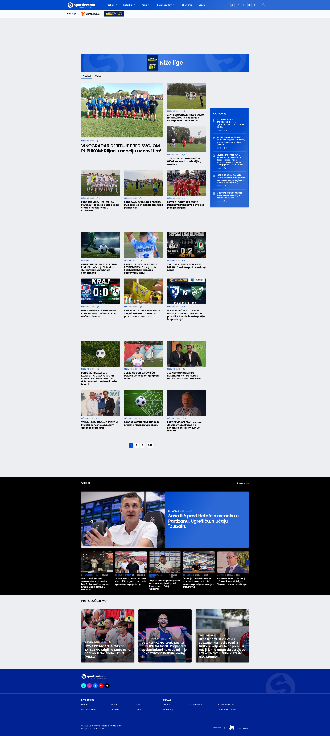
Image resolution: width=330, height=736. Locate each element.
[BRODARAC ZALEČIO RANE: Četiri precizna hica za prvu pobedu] (143, 403)
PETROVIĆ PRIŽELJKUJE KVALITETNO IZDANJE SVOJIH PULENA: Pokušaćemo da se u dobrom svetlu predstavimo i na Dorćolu (99, 378)
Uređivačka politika (227, 709)
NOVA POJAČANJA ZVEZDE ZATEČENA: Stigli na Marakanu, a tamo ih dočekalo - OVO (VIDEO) (231, 141)
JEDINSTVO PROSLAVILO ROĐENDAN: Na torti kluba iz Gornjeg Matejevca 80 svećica (184, 375)
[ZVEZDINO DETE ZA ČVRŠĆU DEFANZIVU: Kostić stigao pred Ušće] (143, 354)
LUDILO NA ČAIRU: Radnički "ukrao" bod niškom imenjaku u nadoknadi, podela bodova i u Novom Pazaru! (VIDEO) (231, 179)
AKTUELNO (221, 575)
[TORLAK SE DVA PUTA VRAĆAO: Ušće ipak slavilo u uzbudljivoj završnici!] (186, 139)
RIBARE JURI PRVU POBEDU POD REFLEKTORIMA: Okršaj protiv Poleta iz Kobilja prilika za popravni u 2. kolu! (141, 268)
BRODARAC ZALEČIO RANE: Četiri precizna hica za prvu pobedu (142, 423)
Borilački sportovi (89, 575)
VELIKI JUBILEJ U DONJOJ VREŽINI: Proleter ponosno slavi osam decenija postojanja (99, 425)
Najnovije (71, 14)
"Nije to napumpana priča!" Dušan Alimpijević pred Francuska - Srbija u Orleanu (165, 584)
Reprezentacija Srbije (156, 576)
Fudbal (110, 5)
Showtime (187, 5)
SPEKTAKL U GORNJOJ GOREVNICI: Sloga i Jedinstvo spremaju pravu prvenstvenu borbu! (143, 313)
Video (202, 5)
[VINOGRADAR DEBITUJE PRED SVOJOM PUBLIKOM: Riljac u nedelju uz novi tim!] (122, 110)
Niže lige (85, 141)
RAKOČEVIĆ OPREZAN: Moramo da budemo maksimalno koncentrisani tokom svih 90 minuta (184, 426)
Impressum (196, 704)
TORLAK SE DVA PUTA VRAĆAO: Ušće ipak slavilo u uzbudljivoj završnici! (184, 161)
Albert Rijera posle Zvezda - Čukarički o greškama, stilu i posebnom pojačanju (131, 581)
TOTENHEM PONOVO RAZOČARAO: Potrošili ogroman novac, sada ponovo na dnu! (231, 123)
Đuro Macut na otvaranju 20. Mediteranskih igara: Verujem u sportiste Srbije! (232, 581)
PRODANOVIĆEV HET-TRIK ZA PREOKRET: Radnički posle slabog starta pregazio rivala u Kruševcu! (100, 206)
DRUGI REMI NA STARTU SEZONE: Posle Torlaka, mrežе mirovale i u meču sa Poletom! (99, 313)
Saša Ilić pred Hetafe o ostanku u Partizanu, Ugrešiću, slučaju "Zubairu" (203, 521)
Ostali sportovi (164, 5)
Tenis (144, 5)
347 (150, 445)
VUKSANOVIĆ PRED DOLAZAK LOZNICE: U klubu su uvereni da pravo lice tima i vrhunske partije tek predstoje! (186, 315)
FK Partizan (173, 511)
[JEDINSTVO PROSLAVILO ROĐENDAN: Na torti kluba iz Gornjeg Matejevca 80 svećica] (186, 354)
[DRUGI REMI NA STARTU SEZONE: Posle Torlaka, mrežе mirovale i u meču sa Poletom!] (100, 291)
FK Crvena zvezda (123, 575)
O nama (167, 704)
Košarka (127, 5)
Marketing (168, 709)
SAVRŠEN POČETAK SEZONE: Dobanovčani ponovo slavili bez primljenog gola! (185, 205)
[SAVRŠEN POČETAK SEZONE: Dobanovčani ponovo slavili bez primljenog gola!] (186, 183)
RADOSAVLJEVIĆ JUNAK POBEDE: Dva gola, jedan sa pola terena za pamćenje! (143, 205)
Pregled (86, 76)
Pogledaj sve (243, 483)
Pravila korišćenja (226, 704)
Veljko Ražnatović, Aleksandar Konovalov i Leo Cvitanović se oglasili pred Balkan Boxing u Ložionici (95, 584)
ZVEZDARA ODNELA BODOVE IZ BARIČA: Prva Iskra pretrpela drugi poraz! (186, 267)
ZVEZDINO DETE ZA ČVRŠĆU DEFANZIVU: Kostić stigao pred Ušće (141, 375)
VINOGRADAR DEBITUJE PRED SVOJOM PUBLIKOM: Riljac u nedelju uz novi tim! (121, 148)
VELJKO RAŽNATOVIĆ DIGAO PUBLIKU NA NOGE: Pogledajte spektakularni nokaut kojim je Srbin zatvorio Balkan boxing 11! (164, 649)
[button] (247, 562)
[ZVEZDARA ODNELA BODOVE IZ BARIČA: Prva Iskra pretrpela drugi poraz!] (186, 245)
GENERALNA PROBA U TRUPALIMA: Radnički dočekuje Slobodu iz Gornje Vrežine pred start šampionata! (99, 268)
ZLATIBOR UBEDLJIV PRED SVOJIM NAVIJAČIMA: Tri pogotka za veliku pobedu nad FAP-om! (185, 117)
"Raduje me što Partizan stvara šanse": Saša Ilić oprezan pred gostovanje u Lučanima (198, 582)
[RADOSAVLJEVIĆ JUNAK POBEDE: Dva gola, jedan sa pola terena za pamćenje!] (143, 183)
